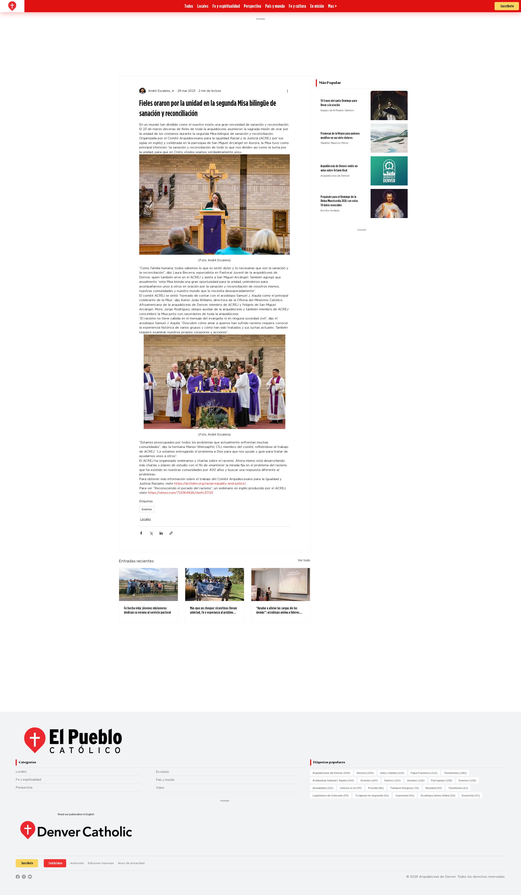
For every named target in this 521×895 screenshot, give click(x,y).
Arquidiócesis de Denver (333, 772)
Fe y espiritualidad (28, 779)
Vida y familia (393, 772)
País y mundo (165, 779)
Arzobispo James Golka (439, 795)
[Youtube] (30, 877)
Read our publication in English (76, 814)
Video (160, 787)
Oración (370, 780)
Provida (377, 788)
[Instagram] (24, 877)
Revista (366, 772)
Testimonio (459, 788)
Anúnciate (77, 863)
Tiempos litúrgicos (405, 788)
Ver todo (304, 560)
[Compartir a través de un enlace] (171, 533)
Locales (145, 519)
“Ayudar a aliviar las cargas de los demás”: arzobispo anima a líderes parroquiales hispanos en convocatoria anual (280, 610)
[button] (332, 6)
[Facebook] (18, 877)
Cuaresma (406, 795)
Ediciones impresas (101, 863)
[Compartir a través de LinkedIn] (161, 533)
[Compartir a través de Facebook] (141, 533)
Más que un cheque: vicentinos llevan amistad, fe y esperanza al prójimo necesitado (213, 610)
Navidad (435, 788)
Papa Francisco (425, 772)
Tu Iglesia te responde (373, 795)
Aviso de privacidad (131, 863)
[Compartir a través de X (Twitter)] (151, 533)
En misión (162, 771)
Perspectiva (24, 787)
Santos (393, 780)
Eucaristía (472, 795)
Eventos (147, 509)
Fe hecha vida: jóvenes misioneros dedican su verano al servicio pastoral (147, 610)
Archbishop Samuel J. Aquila (334, 780)
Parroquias (443, 780)
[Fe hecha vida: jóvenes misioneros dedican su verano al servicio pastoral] (148, 584)
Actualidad (324, 788)
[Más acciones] (287, 91)
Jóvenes (417, 780)
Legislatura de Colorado (332, 795)
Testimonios (456, 772)
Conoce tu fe (352, 788)
